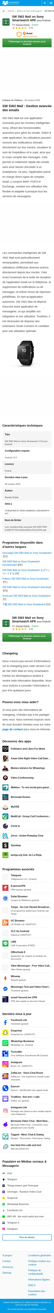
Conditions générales (39, 1255)
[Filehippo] (10, 3)
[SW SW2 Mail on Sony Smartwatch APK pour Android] (6, 22)
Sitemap (6, 1273)
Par (21, 25)
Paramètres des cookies (36, 1293)
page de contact (12, 729)
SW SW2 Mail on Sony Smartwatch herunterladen (21, 563)
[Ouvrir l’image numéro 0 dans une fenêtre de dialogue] (25, 354)
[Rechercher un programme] (45, 3)
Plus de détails (27, 1237)
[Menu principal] (51, 3)
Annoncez (7, 1267)
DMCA (31, 1285)
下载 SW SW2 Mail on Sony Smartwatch (23, 604)
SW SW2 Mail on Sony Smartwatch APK (31, 619)
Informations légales (39, 1279)
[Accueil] (3, 11)
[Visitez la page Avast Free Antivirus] (27, 34)
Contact (6, 1261)
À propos (7, 1255)
